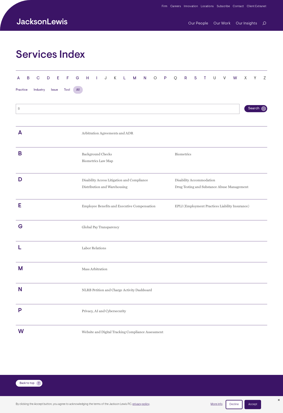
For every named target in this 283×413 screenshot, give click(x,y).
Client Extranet (256, 6)
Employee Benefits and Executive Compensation (119, 205)
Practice (22, 89)
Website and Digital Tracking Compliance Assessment (122, 331)
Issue (54, 89)
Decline (234, 404)
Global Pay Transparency (100, 226)
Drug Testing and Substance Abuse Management (211, 186)
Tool (67, 89)
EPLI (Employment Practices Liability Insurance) (212, 205)
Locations (207, 6)
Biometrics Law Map (97, 160)
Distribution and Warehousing (104, 186)
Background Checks (97, 153)
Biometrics (183, 153)
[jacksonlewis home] (42, 20)
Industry (39, 89)
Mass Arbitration (94, 268)
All (78, 89)
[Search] (262, 23)
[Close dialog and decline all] (279, 400)
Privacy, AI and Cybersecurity (104, 310)
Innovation (191, 6)
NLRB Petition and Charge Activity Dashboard (117, 289)
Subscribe (223, 6)
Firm (164, 6)
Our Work (222, 23)
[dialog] (141, 404)
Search (253, 108)
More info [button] (217, 404)
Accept (252, 404)
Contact (238, 6)
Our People (198, 23)
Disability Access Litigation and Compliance (115, 179)
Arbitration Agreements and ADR (107, 132)
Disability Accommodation (195, 179)
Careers (175, 6)
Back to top (27, 383)
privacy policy (140, 404)
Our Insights (246, 23)
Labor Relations (94, 247)
